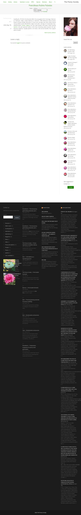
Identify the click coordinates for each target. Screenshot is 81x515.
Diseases (7, 223)
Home (4, 2)
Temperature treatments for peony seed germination (29, 347)
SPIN (32, 2)
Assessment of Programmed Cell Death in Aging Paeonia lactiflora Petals (69, 303)
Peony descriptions (9, 244)
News (6, 239)
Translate (45, 11)
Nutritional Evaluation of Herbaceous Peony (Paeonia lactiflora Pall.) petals (67, 482)
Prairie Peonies (46, 207)
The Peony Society (71, 2)
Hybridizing (8, 234)
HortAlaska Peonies (66, 207)
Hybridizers (8, 231)
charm (30, 231)
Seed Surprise (45, 211)
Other (6, 242)
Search (5, 214)
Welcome (44, 259)
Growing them (8, 228)
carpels (23, 25)
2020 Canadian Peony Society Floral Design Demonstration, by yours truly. (50, 248)
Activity (10, 2)
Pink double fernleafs (33, 287)
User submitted (9, 255)
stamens (16, 27)
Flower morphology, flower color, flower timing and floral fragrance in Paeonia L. (69, 389)
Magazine (7, 236)
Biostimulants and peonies (32, 315)
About (50, 2)
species (7, 253)
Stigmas (28, 25)
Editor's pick (8, 226)
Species (38, 2)
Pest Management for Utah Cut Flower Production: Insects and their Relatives (68, 360)
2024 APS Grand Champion (48, 216)
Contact (70, 187)
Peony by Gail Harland (66, 211)
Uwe (24, 330)
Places (6, 250)
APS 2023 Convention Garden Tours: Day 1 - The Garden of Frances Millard (48, 234)
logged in (19, 43)
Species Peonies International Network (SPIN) (18, 263)
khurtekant (25, 209)
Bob (23, 257)
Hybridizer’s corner (24, 2)
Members (44, 2)
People (7, 247)
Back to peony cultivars (50, 32)
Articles (16, 2)
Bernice (24, 287)
